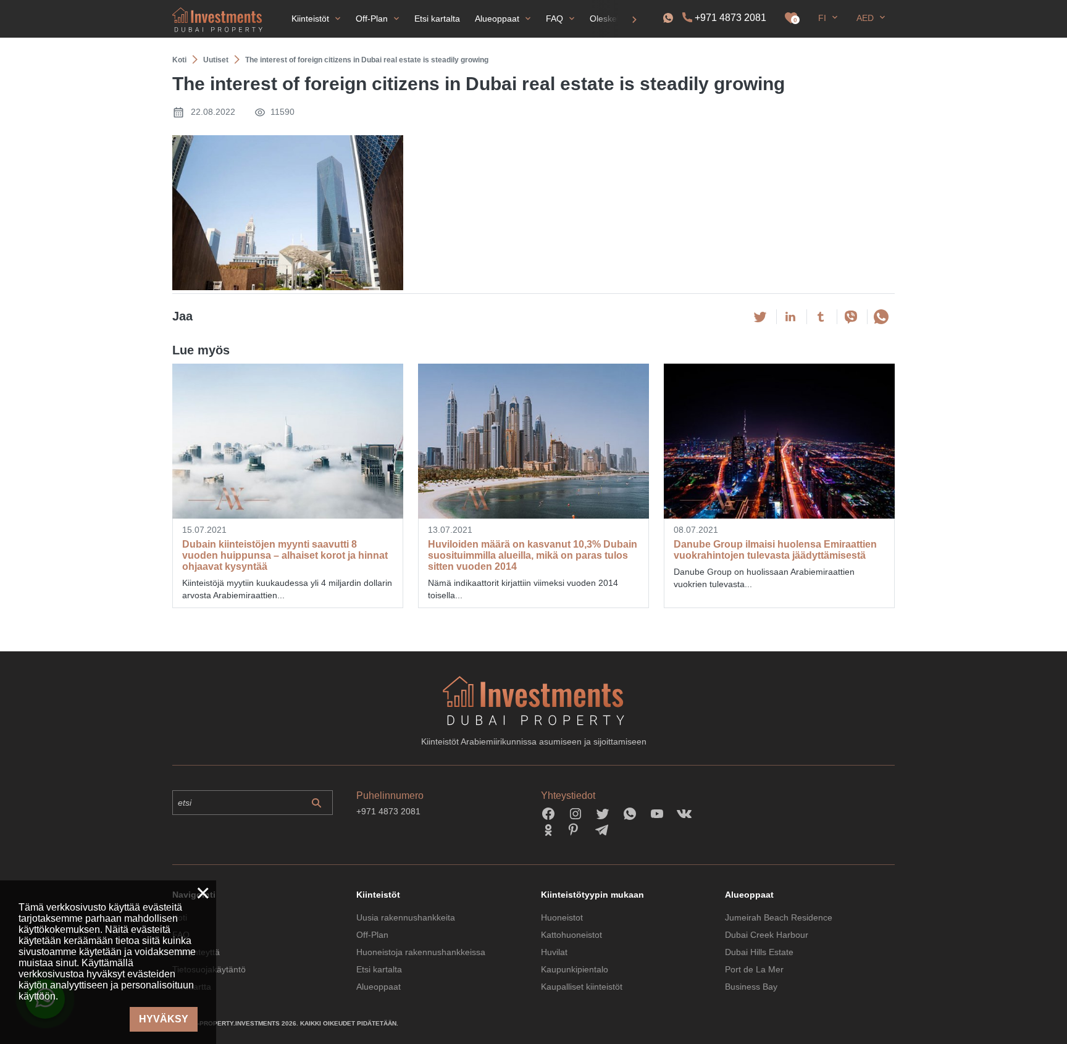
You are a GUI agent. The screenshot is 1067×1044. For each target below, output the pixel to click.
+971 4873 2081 (730, 17)
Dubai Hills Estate (759, 952)
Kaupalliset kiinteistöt (581, 987)
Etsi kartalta (379, 969)
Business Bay (751, 987)
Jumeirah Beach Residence (778, 917)
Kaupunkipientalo (574, 969)
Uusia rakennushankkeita (405, 917)
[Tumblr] (820, 316)
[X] (760, 316)
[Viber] (850, 316)
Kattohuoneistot (571, 935)
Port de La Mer (754, 969)
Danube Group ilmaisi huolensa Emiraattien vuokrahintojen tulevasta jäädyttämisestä (775, 550)
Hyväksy (163, 1019)
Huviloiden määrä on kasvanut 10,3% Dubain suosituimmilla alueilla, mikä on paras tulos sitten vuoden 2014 (532, 555)
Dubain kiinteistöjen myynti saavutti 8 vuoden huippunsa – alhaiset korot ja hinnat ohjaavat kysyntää (285, 555)
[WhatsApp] (881, 316)
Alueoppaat (378, 987)
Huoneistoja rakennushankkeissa (420, 952)
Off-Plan (372, 935)
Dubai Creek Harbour (766, 935)
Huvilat (554, 952)
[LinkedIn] (790, 316)
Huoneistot (562, 917)
